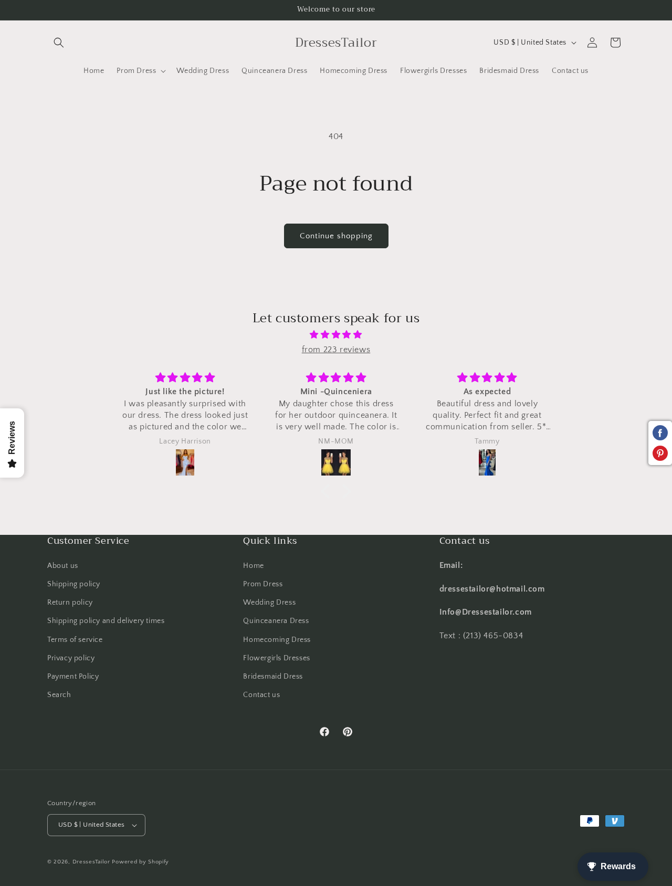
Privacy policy (70, 658)
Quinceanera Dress (276, 621)
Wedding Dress (269, 602)
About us (62, 566)
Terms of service (75, 639)
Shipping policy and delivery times (105, 621)
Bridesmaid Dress (273, 676)
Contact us (261, 695)
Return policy (70, 602)
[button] (58, 42)
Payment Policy (73, 676)
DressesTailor (91, 862)
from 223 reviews (336, 349)
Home (253, 566)
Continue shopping (336, 235)
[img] (336, 335)
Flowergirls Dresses (276, 658)
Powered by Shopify (140, 862)
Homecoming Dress (277, 639)
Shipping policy (73, 584)
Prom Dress (262, 584)
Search (59, 695)
